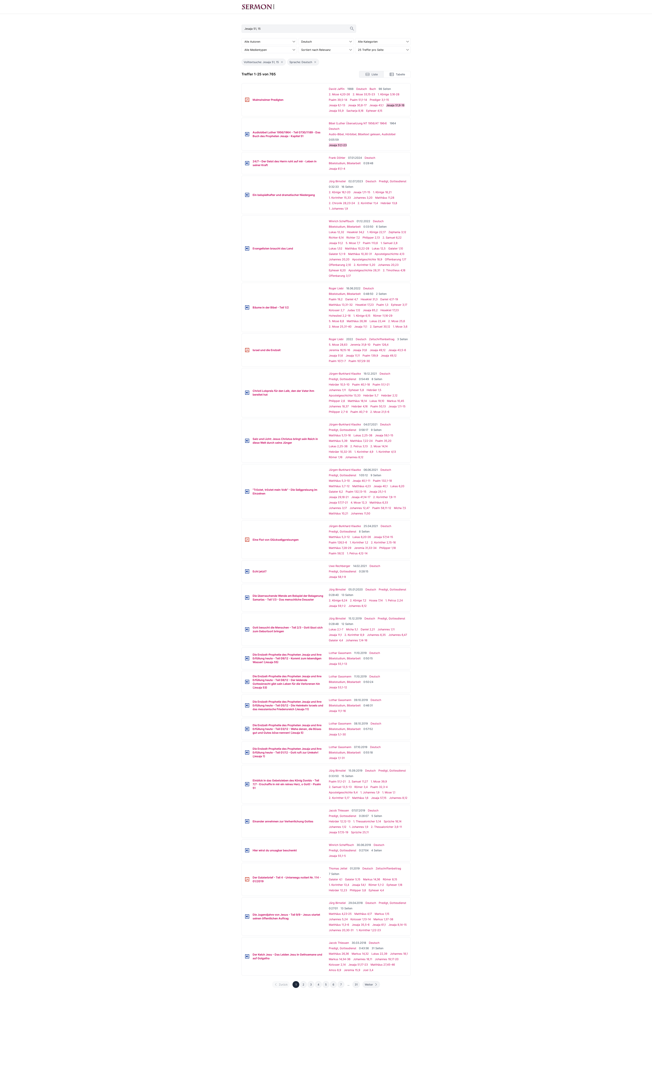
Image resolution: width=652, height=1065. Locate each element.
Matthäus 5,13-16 (340, 435)
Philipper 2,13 (371, 237)
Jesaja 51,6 (336, 355)
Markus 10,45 (395, 401)
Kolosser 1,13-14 (360, 919)
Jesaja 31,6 (360, 350)
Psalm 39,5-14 (338, 99)
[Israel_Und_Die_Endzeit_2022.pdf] (247, 350)
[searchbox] (299, 29)
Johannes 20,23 (388, 265)
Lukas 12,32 (336, 232)
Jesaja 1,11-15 (361, 192)
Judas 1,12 (353, 310)
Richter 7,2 (353, 237)
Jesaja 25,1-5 (377, 491)
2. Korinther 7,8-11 (384, 497)
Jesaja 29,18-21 (339, 497)
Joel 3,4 (368, 970)
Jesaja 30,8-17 (357, 105)
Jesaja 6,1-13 (337, 105)
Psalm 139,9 (370, 355)
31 (356, 984)
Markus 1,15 (382, 913)
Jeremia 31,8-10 (360, 344)
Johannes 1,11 (337, 390)
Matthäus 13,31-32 (341, 304)
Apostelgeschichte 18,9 (367, 259)
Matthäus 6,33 (379, 502)
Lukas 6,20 (397, 486)
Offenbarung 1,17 (395, 259)
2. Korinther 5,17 (339, 798)
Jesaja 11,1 (360, 326)
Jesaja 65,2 (370, 310)
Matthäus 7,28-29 (340, 548)
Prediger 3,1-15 (379, 99)
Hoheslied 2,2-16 (340, 315)
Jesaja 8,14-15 (397, 924)
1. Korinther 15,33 (340, 197)
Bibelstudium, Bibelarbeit (345, 163)
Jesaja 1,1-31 (337, 758)
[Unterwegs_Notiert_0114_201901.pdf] (247, 879)
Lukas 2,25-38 (363, 435)
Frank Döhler (337, 157)
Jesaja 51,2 (336, 243)
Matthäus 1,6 (360, 798)
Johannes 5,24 (338, 919)
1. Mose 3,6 (400, 326)
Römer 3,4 (361, 787)
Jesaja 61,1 (379, 924)
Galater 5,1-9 (337, 254)
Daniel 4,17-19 (389, 299)
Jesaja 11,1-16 (337, 711)
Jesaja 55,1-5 (337, 855)
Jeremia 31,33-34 (365, 548)
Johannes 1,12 (337, 827)
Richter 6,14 (336, 237)
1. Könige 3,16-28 (388, 94)
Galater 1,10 (395, 248)
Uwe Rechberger (339, 566)
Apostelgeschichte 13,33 (345, 395)
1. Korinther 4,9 (363, 451)
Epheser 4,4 (376, 890)
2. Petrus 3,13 (359, 446)
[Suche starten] (352, 28)
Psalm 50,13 (378, 406)
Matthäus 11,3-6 (339, 924)
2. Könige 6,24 (338, 600)
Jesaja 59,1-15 (384, 435)
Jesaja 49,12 (378, 350)
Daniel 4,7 (351, 299)
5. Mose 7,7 (353, 243)
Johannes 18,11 (362, 959)
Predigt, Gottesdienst (392, 181)
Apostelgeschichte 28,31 (364, 270)
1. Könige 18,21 (382, 192)
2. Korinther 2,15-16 (383, 542)
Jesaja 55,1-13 (338, 663)
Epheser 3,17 (399, 304)
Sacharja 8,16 (354, 110)
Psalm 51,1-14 (358, 99)
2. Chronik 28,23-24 (342, 203)
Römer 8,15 (390, 879)
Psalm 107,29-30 (359, 361)
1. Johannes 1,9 (338, 208)
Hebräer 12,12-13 (339, 821)
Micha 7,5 (400, 508)
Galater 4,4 (336, 640)
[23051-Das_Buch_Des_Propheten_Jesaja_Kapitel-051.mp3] (247, 134)
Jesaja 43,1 (376, 105)
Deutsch (361, 89)
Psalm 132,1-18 (382, 480)
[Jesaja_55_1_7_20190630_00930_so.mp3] (247, 850)
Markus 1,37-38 (383, 919)
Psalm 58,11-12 (381, 508)
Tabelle (400, 74)
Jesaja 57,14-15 (383, 537)
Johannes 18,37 (339, 406)
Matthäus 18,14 (357, 401)
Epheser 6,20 (337, 270)
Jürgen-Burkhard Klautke (345, 373)
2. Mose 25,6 (396, 321)
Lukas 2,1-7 (336, 629)
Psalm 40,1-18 (361, 384)
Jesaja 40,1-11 (361, 480)
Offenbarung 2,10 (340, 265)
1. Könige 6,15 (361, 315)
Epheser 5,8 (356, 390)
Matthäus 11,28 (384, 197)
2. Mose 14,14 (379, 446)
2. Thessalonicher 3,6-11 (386, 827)
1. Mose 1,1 (388, 792)
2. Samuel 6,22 (392, 237)
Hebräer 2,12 (389, 395)
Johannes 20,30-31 (341, 930)
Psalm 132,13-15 (356, 491)
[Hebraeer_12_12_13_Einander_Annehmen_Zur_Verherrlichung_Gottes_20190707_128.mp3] (247, 821)
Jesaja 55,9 (336, 110)
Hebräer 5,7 (370, 395)
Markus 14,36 (371, 879)
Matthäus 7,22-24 (361, 440)
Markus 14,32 (360, 953)
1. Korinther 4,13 (386, 451)
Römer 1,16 (335, 457)
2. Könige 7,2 (358, 600)
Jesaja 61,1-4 (337, 168)
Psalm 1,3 (382, 304)
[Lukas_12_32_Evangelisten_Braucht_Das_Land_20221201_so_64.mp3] (247, 248)
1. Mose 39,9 (379, 781)
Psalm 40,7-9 (359, 411)
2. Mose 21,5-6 (379, 411)
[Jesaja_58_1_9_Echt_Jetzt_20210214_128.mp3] (247, 571)
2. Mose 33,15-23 (364, 94)
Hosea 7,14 (376, 600)
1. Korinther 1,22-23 (368, 930)
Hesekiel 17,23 (364, 304)
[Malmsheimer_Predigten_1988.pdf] (247, 99)
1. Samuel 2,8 (389, 243)
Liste (375, 74)
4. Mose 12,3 (359, 502)
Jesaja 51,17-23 (358, 964)
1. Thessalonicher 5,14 (367, 821)
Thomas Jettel (338, 868)
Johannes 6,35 (376, 635)
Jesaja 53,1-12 (338, 687)
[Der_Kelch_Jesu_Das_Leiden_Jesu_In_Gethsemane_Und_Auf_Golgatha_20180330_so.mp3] (247, 956)
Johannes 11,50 (360, 513)
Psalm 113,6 (370, 243)
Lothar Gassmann (340, 653)
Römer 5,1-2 (376, 884)
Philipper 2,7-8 (338, 411)
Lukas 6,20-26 (362, 537)
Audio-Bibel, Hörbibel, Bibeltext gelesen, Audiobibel (362, 134)
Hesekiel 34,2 (355, 232)
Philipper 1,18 (387, 548)
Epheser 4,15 (374, 110)
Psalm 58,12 (336, 553)
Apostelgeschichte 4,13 (389, 254)
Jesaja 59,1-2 (337, 606)
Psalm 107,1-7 (337, 361)
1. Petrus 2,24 (394, 600)
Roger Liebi (336, 288)
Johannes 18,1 (399, 953)
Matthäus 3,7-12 (339, 486)
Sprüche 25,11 (360, 832)
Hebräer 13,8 (389, 203)
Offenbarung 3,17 (340, 275)
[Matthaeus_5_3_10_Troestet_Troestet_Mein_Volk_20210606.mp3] (247, 491)
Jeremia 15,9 (352, 970)
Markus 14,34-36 (339, 959)
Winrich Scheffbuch (341, 221)
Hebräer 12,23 (338, 890)
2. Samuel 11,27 (358, 781)
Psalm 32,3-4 (379, 787)
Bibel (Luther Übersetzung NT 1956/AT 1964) (358, 123)
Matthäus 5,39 (338, 440)
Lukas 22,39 (379, 953)
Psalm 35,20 (383, 440)
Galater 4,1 (335, 879)
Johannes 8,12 (354, 457)
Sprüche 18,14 (392, 821)
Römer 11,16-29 (382, 315)
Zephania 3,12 (397, 232)
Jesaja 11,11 (353, 355)
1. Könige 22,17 (376, 232)
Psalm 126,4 (380, 344)
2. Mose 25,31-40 (340, 326)
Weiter (369, 984)
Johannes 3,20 (363, 197)
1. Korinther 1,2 (359, 542)
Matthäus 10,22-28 (357, 248)
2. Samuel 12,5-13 (340, 787)
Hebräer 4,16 (359, 406)
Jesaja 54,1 (359, 884)
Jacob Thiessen (339, 810)
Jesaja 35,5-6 (361, 924)
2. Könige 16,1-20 (339, 192)
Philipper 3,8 (358, 890)
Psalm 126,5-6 (338, 542)
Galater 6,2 (336, 491)
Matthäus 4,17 (363, 913)
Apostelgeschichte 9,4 (343, 792)
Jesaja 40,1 (380, 486)
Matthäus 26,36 (357, 321)
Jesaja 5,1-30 (337, 734)
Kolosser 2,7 (336, 310)
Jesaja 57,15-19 (338, 832)
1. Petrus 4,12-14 (357, 553)
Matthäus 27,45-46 (383, 964)
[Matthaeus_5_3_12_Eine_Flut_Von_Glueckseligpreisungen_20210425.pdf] (247, 539)
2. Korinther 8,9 (354, 635)
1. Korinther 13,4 (339, 884)
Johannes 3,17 (338, 508)
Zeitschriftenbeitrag (381, 339)
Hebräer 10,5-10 (339, 384)
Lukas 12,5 (379, 248)
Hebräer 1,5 (374, 390)
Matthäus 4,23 (361, 486)
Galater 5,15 (352, 879)
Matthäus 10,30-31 (360, 254)
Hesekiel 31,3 (369, 299)
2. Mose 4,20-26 (339, 94)
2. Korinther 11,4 (368, 203)
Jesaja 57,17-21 (338, 502)
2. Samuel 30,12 (380, 326)
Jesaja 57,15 (378, 798)
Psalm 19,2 (336, 299)
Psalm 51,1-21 (381, 384)
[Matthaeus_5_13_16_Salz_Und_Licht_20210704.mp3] (247, 440)
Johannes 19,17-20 (387, 959)
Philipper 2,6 (337, 401)
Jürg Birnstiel (337, 181)
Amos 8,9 (335, 970)
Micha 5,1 (352, 629)
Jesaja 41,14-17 (360, 497)
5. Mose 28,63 (338, 344)
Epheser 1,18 (394, 884)
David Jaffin (336, 89)
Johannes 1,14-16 (356, 640)
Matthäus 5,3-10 (339, 480)
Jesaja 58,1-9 (337, 577)
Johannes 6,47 (397, 635)
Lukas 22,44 (377, 321)
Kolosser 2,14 (337, 964)
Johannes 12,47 (360, 508)
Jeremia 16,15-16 (339, 350)
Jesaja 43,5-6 (397, 350)
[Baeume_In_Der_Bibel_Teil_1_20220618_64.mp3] (247, 307)
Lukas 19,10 (377, 401)
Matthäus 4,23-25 (340, 913)
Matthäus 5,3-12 (339, 537)
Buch (373, 89)
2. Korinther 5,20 (364, 265)
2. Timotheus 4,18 (394, 270)
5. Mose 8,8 (336, 321)
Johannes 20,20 (339, 259)
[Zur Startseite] (258, 7)
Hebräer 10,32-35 (340, 451)
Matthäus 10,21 (338, 513)
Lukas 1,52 (335, 248)
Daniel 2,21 (368, 629)
